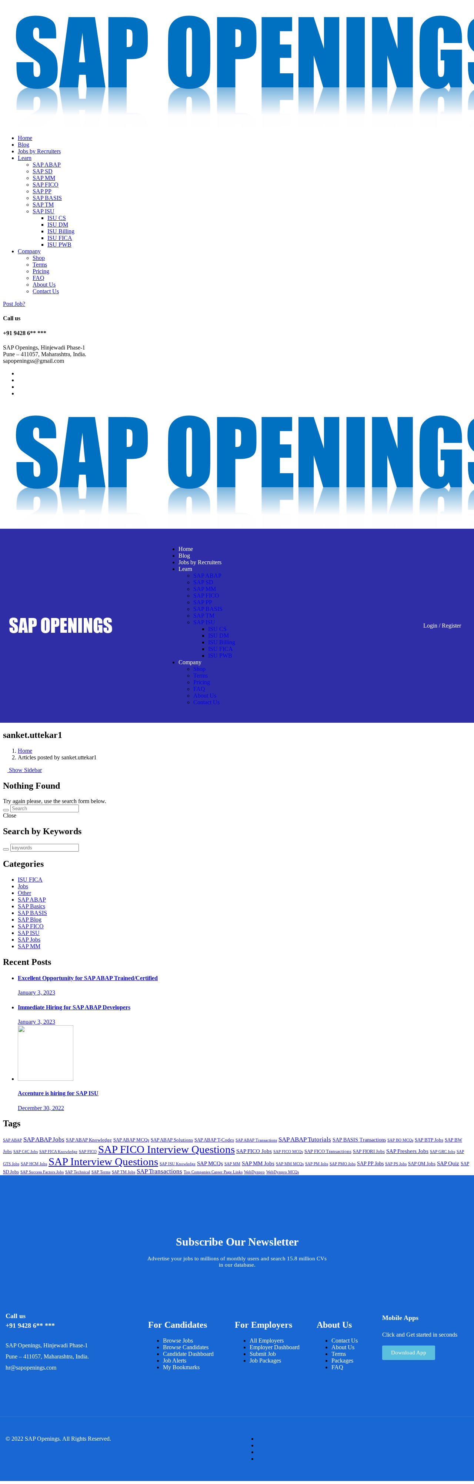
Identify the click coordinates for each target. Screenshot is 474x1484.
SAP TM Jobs (123, 1172)
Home (25, 138)
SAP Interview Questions (103, 1161)
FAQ (38, 278)
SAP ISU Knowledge (178, 1164)
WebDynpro (254, 1172)
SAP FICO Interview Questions (166, 1149)
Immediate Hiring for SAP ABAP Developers (74, 1007)
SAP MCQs (210, 1163)
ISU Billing (60, 231)
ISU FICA (59, 238)
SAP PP (42, 191)
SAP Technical (77, 1172)
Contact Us (46, 291)
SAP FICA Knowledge (58, 1152)
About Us (44, 284)
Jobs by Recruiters (39, 151)
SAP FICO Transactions (327, 1151)
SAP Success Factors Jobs (42, 1172)
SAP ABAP (47, 164)
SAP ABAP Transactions (256, 1140)
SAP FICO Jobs (254, 1151)
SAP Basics (31, 906)
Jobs (23, 886)
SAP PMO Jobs (343, 1164)
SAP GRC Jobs (442, 1152)
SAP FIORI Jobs (369, 1151)
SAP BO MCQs (400, 1140)
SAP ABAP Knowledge (89, 1140)
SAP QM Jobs (421, 1163)
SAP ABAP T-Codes (214, 1140)
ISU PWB (59, 244)
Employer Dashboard (275, 1347)
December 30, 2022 (41, 1108)
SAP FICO (46, 184)
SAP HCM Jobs (34, 1164)
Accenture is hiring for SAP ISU (58, 1093)
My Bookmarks (181, 1367)
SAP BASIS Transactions (359, 1140)
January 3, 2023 (36, 992)
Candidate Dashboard (188, 1354)
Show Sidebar (24, 770)
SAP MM (44, 178)
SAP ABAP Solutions (172, 1140)
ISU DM (57, 224)
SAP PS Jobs (396, 1164)
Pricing (41, 271)
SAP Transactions (159, 1171)
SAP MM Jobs (258, 1163)
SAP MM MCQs (290, 1164)
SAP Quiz (448, 1163)
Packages (342, 1360)
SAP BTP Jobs (429, 1140)
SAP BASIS (47, 198)
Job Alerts (174, 1360)
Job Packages (265, 1360)
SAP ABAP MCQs (131, 1140)
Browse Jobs (178, 1340)
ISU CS (56, 218)
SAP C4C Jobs (25, 1152)
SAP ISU (43, 211)
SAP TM (43, 204)
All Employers (267, 1340)
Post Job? (14, 304)
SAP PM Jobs (316, 1164)
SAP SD (43, 171)
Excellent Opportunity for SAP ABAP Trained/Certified (88, 978)
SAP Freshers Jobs (407, 1151)
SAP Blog (29, 919)
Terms (40, 264)
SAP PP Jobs (370, 1163)
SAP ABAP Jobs (43, 1139)
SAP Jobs (29, 939)
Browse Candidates (185, 1347)
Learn (24, 158)
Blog (23, 144)
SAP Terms (100, 1172)
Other (24, 893)
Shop (39, 258)
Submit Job (263, 1354)
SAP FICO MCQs (288, 1152)
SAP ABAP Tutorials (304, 1139)
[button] (408, 1353)
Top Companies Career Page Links (213, 1172)
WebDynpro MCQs (282, 1172)
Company (29, 251)
